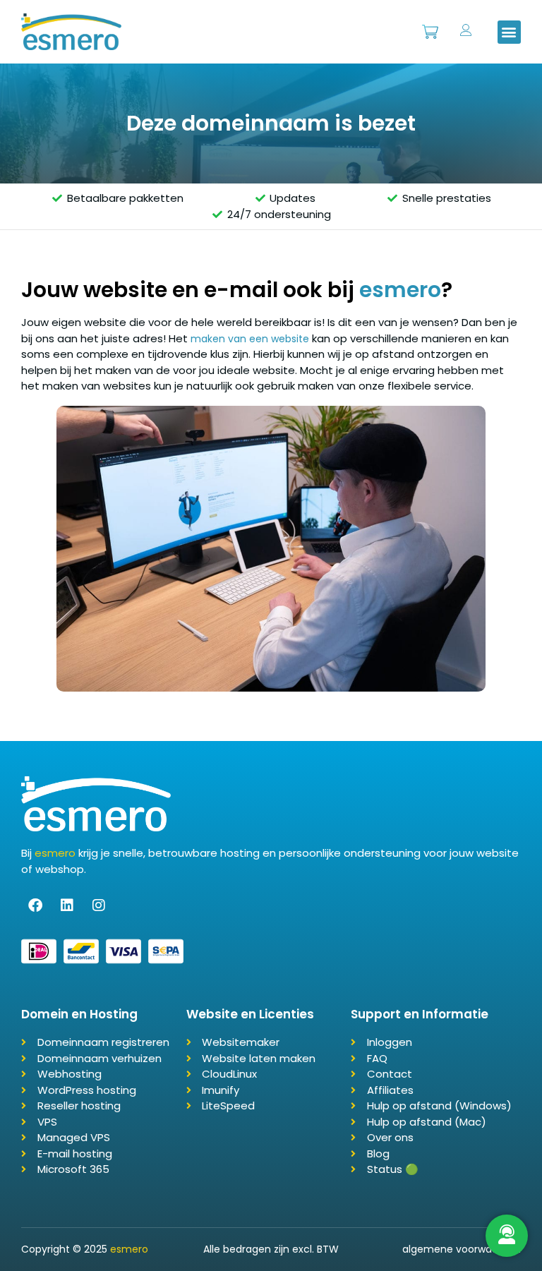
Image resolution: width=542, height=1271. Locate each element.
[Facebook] (35, 905)
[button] (509, 32)
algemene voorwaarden (461, 1249)
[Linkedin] (67, 905)
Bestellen (430, 25)
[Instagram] (99, 905)
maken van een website (250, 339)
